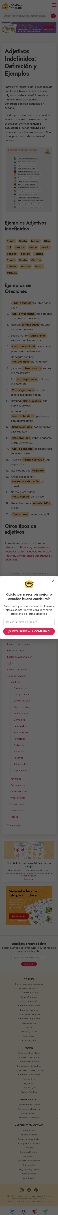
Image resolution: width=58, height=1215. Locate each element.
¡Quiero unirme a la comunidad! (29, 631)
